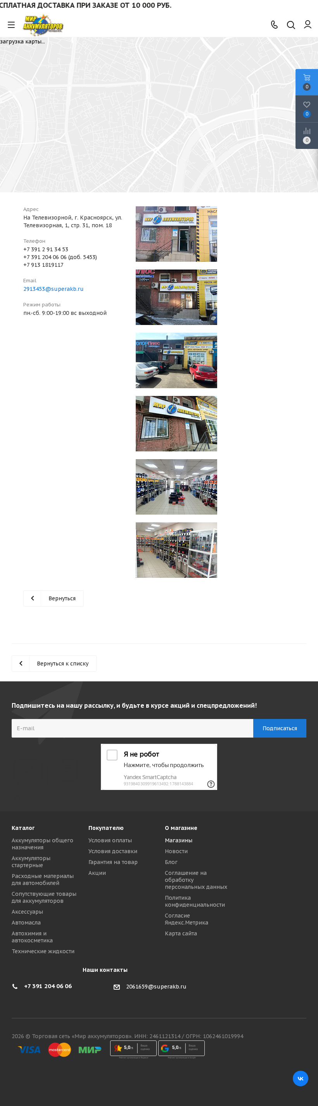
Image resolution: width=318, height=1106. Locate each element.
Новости (176, 851)
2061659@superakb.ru (156, 986)
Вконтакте (300, 1078)
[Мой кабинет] (308, 24)
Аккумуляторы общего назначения (42, 844)
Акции (97, 872)
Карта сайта (181, 933)
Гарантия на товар (113, 862)
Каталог (23, 827)
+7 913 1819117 (43, 264)
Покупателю (106, 827)
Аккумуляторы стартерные (31, 862)
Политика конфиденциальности (195, 901)
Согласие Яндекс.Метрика (186, 919)
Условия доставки (112, 851)
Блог (171, 862)
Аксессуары (27, 911)
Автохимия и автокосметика (32, 937)
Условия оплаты (110, 840)
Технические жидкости (43, 951)
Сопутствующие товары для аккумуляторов (44, 897)
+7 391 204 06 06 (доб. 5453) (60, 257)
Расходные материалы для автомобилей (43, 880)
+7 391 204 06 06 (48, 986)
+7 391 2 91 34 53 (45, 249)
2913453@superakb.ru (53, 288)
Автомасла (26, 922)
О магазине (181, 827)
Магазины (178, 840)
